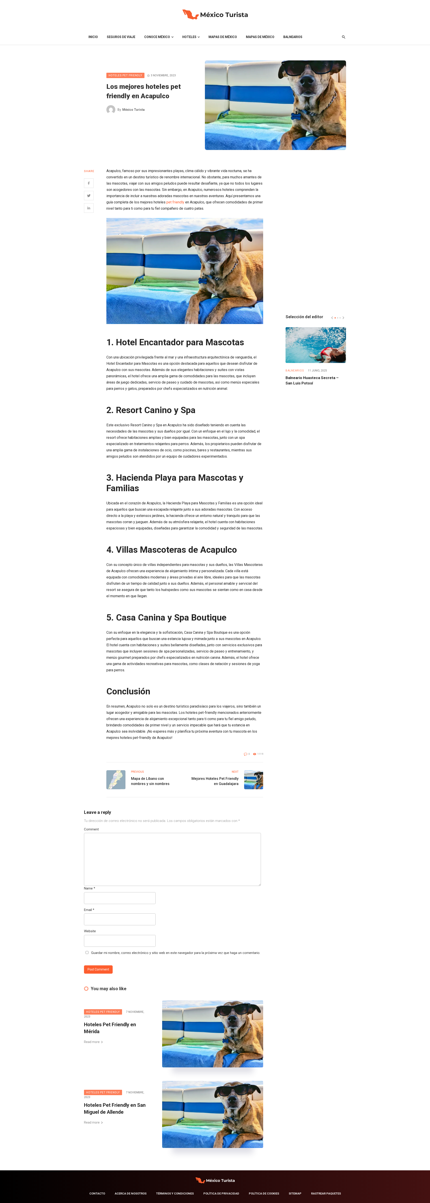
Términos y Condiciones (175, 1193)
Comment (91, 829)
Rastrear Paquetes (326, 1193)
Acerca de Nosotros (130, 1193)
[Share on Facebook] (89, 183)
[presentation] (332, 317)
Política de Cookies (264, 1193)
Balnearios (292, 37)
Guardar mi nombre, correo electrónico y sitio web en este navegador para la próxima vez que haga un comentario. (175, 953)
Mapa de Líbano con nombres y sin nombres (150, 781)
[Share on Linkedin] (89, 208)
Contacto (97, 1193)
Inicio (93, 37)
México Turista (133, 109)
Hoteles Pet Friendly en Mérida (110, 1028)
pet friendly (175, 202)
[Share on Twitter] (89, 195)
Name (89, 888)
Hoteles (189, 37)
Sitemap (295, 1193)
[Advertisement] (316, 235)
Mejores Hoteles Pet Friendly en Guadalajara (215, 781)
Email (89, 910)
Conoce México (157, 37)
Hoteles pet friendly (125, 75)
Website (90, 931)
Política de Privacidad (221, 1193)
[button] (335, 318)
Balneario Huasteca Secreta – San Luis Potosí (312, 380)
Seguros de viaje (121, 37)
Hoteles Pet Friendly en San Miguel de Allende (115, 1108)
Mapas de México (223, 37)
